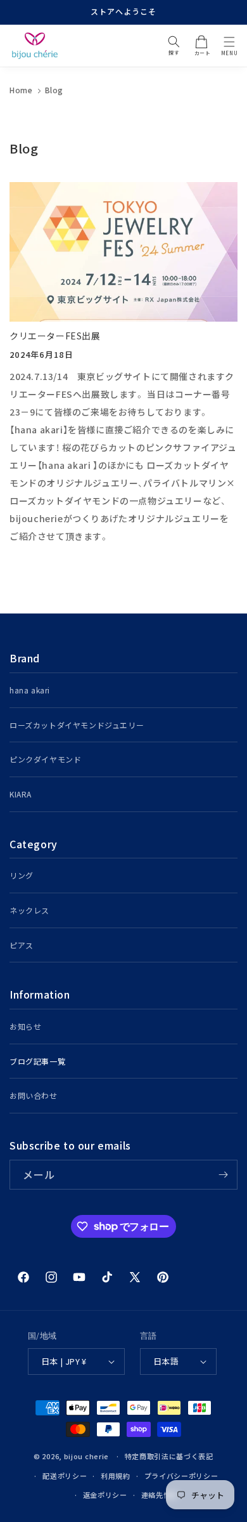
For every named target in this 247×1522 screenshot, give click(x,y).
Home (21, 89)
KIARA (21, 794)
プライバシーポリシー (181, 1476)
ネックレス (29, 910)
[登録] (223, 1175)
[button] (229, 42)
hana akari (30, 690)
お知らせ (25, 1026)
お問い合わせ (34, 1095)
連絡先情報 (160, 1495)
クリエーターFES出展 (55, 335)
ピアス (22, 945)
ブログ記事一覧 (37, 1061)
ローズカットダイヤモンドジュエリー (77, 724)
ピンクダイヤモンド (45, 759)
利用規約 (115, 1476)
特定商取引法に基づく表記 (169, 1456)
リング (22, 875)
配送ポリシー (64, 1476)
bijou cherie (86, 1456)
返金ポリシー (105, 1495)
